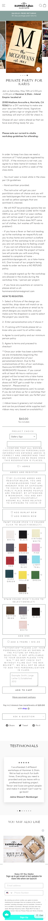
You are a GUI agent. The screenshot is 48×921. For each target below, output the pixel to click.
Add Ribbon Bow (25, 516)
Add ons (24, 636)
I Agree (26, 466)
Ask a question (24, 716)
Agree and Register (24, 472)
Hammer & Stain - (24, 94)
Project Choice (23, 431)
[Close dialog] (43, 830)
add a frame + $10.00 (26, 642)
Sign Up (24, 917)
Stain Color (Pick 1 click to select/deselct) (24, 600)
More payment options (24, 697)
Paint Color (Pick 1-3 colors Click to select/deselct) (24, 523)
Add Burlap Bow (25, 512)
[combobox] (9, 892)
